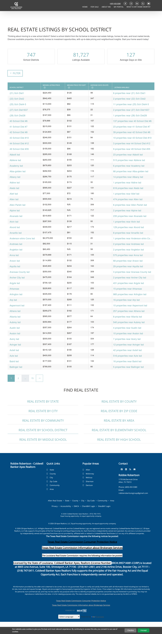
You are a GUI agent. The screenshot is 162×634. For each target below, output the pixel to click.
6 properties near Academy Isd (128, 165)
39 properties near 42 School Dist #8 (131, 132)
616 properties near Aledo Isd (128, 188)
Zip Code (53, 481)
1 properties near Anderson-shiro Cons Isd (133, 238)
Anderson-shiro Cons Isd (22, 238)
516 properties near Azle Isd (127, 355)
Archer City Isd (17, 277)
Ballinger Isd (16, 366)
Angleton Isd (16, 249)
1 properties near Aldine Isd (127, 182)
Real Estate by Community (43, 420)
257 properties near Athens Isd (128, 311)
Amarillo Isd (16, 232)
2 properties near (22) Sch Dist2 (129, 98)
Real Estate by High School (119, 439)
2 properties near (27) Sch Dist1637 (131, 109)
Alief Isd (14, 193)
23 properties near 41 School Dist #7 (131, 126)
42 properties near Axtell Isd (127, 350)
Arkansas (14, 288)
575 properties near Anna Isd (128, 255)
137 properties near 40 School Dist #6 (132, 121)
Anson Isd (15, 260)
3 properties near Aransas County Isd (132, 271)
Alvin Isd (14, 221)
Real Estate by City (43, 411)
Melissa (89, 477)
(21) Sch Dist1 (17, 93)
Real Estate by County (119, 401)
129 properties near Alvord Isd (128, 227)
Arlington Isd (16, 294)
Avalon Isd (15, 333)
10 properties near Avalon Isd (128, 333)
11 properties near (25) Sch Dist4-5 (131, 104)
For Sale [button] (95, 7)
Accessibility (65, 506)
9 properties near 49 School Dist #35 (131, 148)
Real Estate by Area (119, 420)
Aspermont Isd (17, 305)
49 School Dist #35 (19, 148)
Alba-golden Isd (17, 171)
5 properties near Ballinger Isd (128, 366)
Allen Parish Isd (17, 204)
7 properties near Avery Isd (126, 338)
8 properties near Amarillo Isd (128, 232)
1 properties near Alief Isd (126, 193)
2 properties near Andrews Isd (128, 243)
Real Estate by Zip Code (119, 411)
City (51, 477)
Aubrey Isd (15, 322)
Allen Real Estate (55, 500)
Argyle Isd (15, 283)
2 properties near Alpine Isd (127, 210)
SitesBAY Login (104, 506)
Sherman (90, 481)
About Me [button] (106, 7)
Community (54, 485)
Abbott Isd (15, 154)
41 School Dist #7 (18, 126)
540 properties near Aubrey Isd (129, 322)
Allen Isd (14, 199)
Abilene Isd (15, 160)
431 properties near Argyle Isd (128, 283)
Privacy (55, 506)
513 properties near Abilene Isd (129, 160)
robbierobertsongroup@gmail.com (133, 493)
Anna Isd (14, 255)
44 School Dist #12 (19, 143)
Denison (89, 485)
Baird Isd (14, 361)
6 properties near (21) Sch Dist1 (129, 93)
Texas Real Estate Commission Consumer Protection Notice (82, 541)
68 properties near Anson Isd (128, 260)
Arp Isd (13, 299)
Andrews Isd (16, 243)
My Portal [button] (119, 7)
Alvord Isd (15, 227)
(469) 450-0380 (115, 3)
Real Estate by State (43, 401)
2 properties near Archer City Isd (129, 277)
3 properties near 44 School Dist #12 (131, 143)
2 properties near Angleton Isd (128, 249)
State (52, 470)
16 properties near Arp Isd (126, 299)
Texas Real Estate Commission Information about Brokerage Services (81, 605)
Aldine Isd (15, 182)
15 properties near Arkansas (127, 288)
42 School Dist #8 (18, 132)
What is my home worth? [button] (138, 7)
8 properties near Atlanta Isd (127, 316)
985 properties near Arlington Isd (129, 294)
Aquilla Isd (15, 266)
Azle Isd (14, 355)
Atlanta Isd (15, 316)
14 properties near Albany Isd (128, 176)
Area (52, 489)
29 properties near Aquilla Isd (128, 266)
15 (32, 378)
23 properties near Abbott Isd (128, 154)
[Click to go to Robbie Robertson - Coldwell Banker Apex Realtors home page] (16, 5)
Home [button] (85, 7)
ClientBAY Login (88, 506)
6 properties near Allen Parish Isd (130, 204)
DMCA (76, 506)
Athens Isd (15, 311)
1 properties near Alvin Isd (126, 221)
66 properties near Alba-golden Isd (130, 171)
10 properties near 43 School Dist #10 (132, 137)
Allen (88, 470)
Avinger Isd (15, 344)
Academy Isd (16, 165)
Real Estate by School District (43, 430)
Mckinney (90, 473)
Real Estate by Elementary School (119, 430)
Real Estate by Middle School (43, 439)
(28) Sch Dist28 (17, 115)
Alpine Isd (15, 210)
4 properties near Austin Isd (127, 327)
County (53, 473)
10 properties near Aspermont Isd (130, 305)
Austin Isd (15, 327)
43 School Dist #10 (19, 137)
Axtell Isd (14, 350)
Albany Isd (15, 176)
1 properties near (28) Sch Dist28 (130, 115)
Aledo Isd (14, 188)
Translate (100, 616)
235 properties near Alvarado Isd (129, 216)
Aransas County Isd (19, 271)
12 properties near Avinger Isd (128, 344)
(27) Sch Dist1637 (19, 109)
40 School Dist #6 (18, 121)
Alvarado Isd (16, 216)
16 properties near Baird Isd (127, 361)
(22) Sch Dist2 (17, 98)
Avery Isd (14, 338)
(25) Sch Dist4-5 (18, 104)
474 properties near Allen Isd (127, 199)
